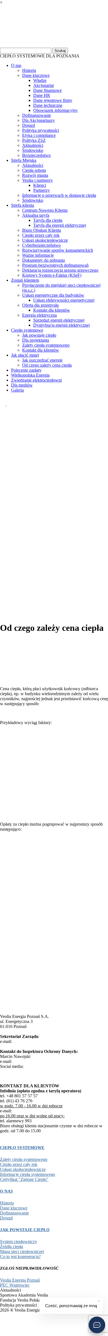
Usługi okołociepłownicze (45, 240)
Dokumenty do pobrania (43, 260)
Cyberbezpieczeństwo (41, 245)
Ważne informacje (38, 255)
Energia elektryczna (39, 315)
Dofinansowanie (36, 115)
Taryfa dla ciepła (47, 220)
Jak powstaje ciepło (39, 335)
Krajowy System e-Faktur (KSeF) (51, 275)
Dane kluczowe (36, 75)
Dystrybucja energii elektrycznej (61, 325)
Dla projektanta (35, 340)
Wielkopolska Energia (30, 375)
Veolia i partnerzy (37, 180)
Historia (29, 70)
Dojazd (28, 125)
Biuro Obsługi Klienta (41, 230)
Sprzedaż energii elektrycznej (58, 320)
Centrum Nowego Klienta (45, 210)
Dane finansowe (47, 90)
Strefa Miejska (23, 160)
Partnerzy (41, 190)
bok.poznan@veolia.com (35, 1110)
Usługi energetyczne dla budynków (53, 295)
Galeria (17, 390)
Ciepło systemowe (27, 330)
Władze (40, 80)
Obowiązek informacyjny (55, 110)
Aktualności (32, 145)
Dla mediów (22, 385)
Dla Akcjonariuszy (38, 120)
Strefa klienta (22, 205)
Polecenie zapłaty (26, 370)
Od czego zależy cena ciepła (47, 365)
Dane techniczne (47, 105)
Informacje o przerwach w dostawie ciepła (59, 195)
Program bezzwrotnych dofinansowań (55, 265)
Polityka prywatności (40, 130)
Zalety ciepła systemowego (46, 345)
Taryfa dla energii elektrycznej (59, 225)
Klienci (39, 185)
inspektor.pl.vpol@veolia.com (39, 1061)
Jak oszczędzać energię (42, 360)
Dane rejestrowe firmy (52, 100)
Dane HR (41, 95)
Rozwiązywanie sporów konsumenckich (57, 250)
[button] (97, 1325)
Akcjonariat (43, 85)
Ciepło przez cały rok (41, 235)
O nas (16, 65)
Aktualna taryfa (35, 215)
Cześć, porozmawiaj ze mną (71, 1305)
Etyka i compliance (39, 135)
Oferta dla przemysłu (40, 305)
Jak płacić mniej (25, 355)
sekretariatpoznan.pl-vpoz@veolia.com (47, 1041)
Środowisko (32, 150)
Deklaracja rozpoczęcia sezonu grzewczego (60, 270)
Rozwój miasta (35, 175)
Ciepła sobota (34, 170)
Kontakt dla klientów (51, 310)
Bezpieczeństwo (36, 155)
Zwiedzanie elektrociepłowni (36, 380)
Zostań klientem (25, 280)
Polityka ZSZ (34, 140)
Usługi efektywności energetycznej (63, 300)
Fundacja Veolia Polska (23, 1324)
